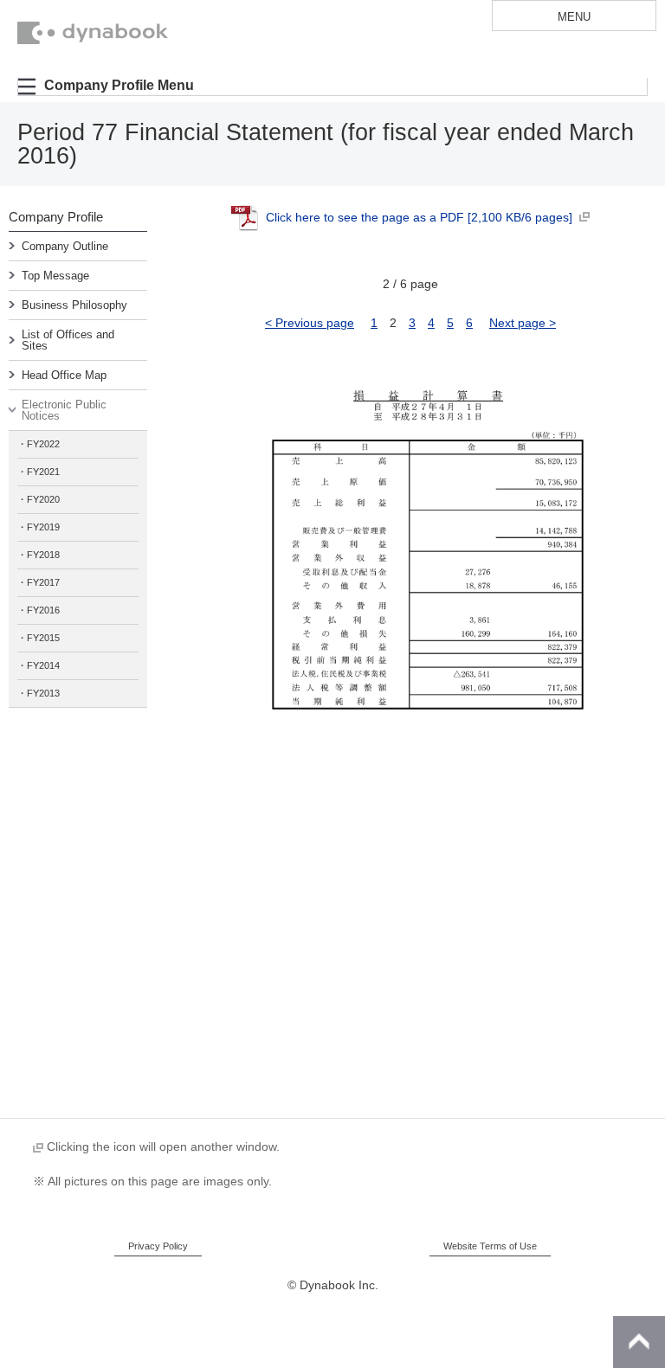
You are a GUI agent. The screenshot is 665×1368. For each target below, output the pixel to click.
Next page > (522, 323)
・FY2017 (38, 582)
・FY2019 (38, 527)
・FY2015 (38, 638)
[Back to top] (639, 1342)
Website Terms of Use (490, 1246)
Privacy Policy (158, 1246)
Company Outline (65, 246)
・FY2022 (38, 444)
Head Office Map (64, 375)
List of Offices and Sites (68, 340)
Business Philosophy (74, 305)
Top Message (55, 275)
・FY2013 (38, 693)
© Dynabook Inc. (332, 1285)
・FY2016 (38, 610)
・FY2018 (38, 554)
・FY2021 (38, 471)
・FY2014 (38, 665)
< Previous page (309, 323)
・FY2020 (38, 499)
